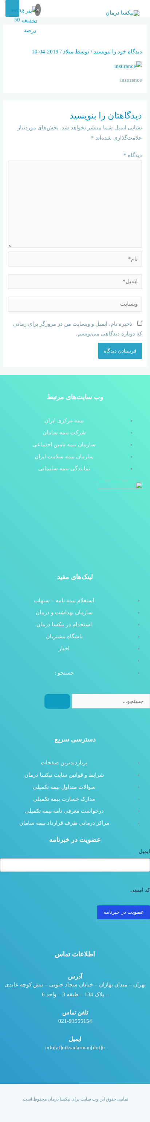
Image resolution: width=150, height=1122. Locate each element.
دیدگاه (132, 155)
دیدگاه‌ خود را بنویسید (118, 52)
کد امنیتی (140, 890)
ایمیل (144, 851)
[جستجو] (57, 701)
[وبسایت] (75, 305)
